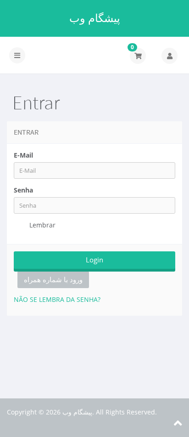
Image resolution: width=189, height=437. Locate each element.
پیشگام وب (94, 18)
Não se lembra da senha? (57, 299)
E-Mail (23, 155)
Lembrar (42, 225)
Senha (23, 190)
